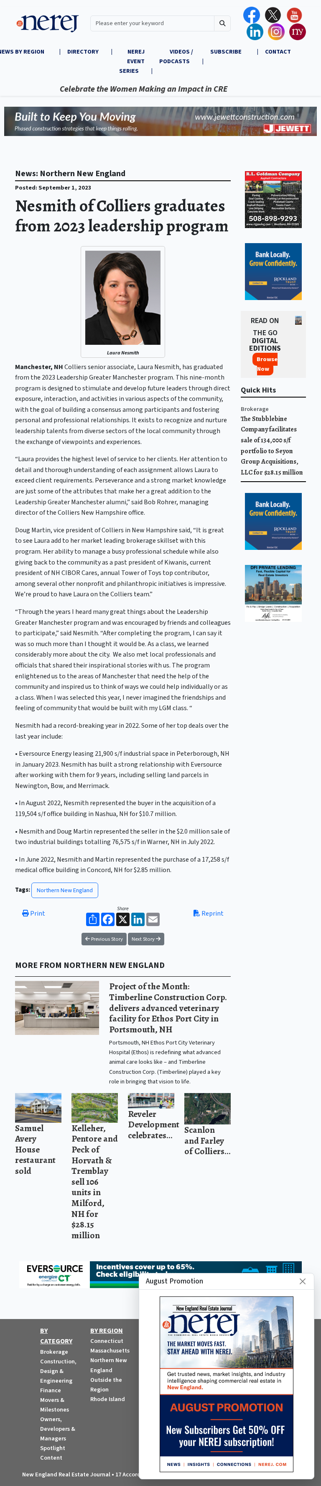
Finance (50, 1390)
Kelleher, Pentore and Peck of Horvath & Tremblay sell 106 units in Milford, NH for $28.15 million (94, 1181)
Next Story (144, 939)
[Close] (302, 1281)
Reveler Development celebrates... (153, 1124)
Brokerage (255, 409)
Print (37, 913)
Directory (83, 51)
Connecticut (106, 1341)
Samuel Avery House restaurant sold (35, 1149)
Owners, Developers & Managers (57, 1429)
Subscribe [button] (226, 51)
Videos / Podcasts (176, 56)
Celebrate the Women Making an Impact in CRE (126, 89)
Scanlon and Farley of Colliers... (207, 1140)
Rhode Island (107, 1399)
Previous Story (106, 939)
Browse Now (267, 364)
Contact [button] (278, 51)
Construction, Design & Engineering (58, 1371)
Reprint (212, 913)
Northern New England (65, 890)
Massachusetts (110, 1350)
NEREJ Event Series (132, 61)
